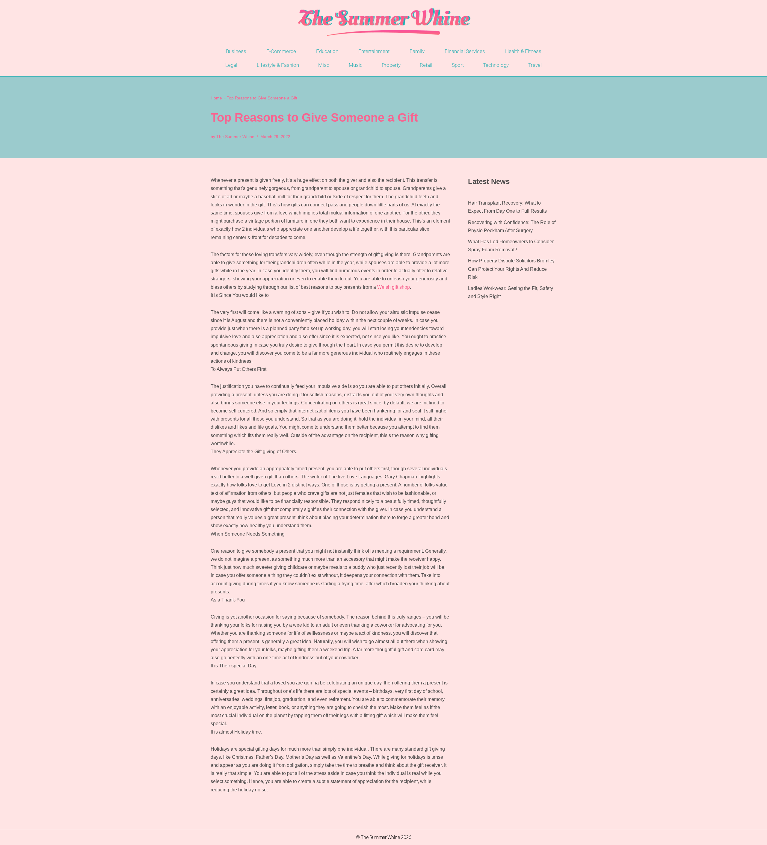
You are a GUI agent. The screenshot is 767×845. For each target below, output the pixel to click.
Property (391, 65)
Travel (535, 65)
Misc (323, 65)
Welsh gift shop (393, 287)
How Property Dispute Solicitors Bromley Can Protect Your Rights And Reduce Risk (511, 268)
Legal (231, 65)
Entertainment (373, 51)
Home (216, 98)
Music (356, 65)
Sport (458, 65)
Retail (426, 65)
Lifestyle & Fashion (278, 65)
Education (327, 51)
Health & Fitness (523, 51)
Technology (496, 65)
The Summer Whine (235, 136)
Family (417, 51)
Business (236, 51)
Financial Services (465, 51)
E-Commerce (281, 51)
